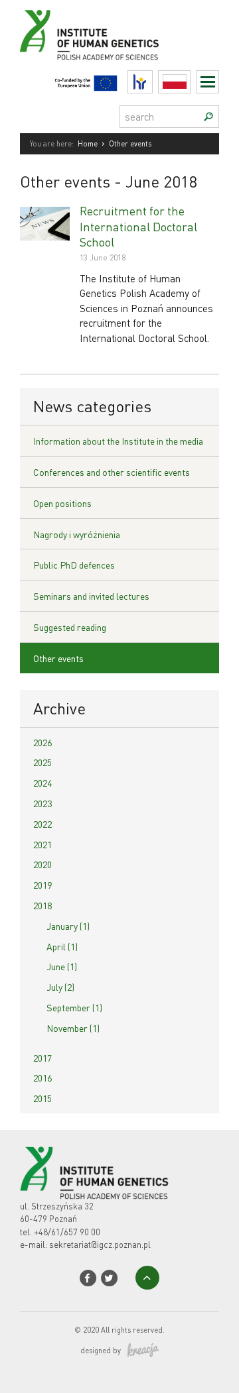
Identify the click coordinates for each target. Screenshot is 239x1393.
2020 (42, 864)
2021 (42, 844)
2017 (42, 1058)
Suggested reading (69, 627)
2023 (42, 803)
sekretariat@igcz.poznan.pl (100, 1244)
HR (152, 78)
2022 (42, 824)
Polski (190, 82)
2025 (42, 762)
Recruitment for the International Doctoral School (138, 226)
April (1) (62, 946)
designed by (100, 1350)
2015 (42, 1098)
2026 (42, 742)
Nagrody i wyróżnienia (76, 534)
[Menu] (207, 81)
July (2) (60, 987)
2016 (42, 1078)
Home (88, 143)
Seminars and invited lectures (91, 596)
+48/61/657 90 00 (67, 1231)
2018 (42, 905)
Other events (58, 658)
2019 (42, 885)
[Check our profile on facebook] (88, 1278)
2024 (42, 783)
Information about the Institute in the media (118, 441)
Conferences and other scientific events (111, 472)
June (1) (61, 966)
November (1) (73, 1028)
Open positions (62, 503)
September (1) (74, 1007)
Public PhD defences (74, 565)
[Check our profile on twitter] (109, 1278)
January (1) (68, 926)
